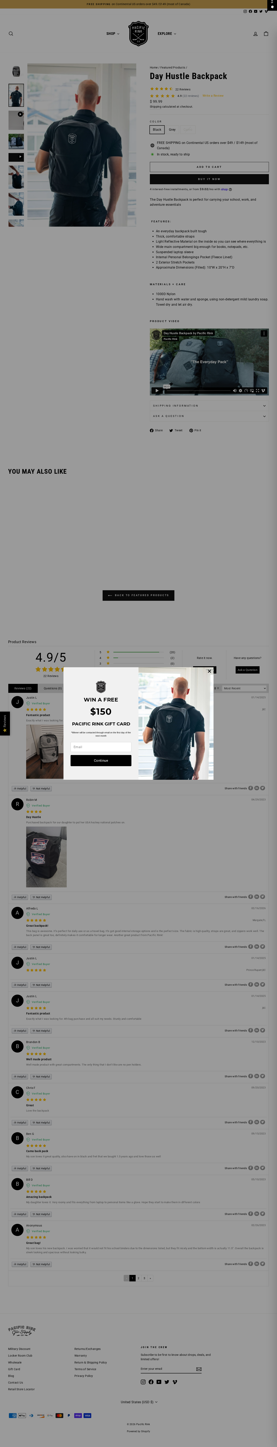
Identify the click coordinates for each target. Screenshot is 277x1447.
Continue (101, 760)
